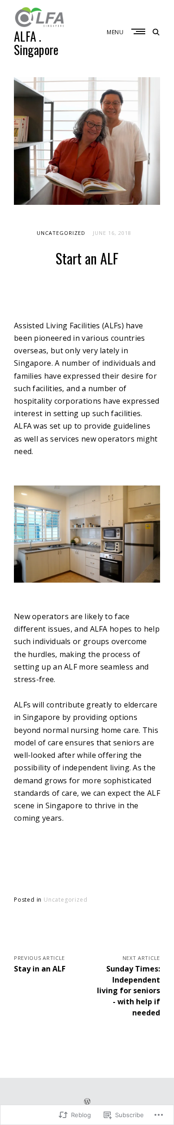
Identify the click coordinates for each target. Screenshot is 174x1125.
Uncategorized (61, 232)
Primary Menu (139, 31)
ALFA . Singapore (36, 43)
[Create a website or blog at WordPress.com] (87, 1102)
